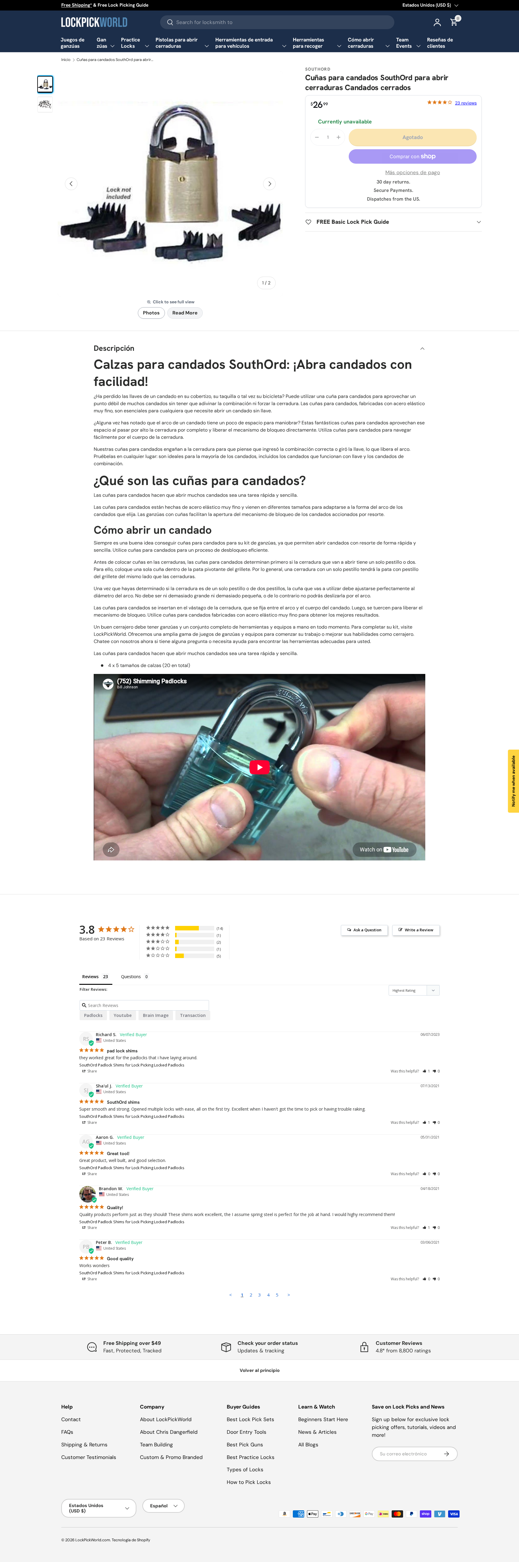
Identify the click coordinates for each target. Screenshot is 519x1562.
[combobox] (277, 22)
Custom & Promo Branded (171, 1457)
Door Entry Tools (246, 1432)
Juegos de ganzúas (72, 42)
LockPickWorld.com (92, 1539)
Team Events (404, 42)
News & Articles (317, 1432)
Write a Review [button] (419, 930)
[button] (426, 1071)
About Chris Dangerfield (169, 1432)
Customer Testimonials (88, 1457)
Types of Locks (245, 1469)
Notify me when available (513, 781)
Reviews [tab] (90, 976)
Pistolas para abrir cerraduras (177, 42)
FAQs (67, 1432)
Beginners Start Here (323, 1419)
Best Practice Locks (251, 1457)
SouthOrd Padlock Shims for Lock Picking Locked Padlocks (131, 1065)
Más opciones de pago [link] (412, 172)
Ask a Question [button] (367, 930)
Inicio (66, 60)
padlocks (93, 1015)
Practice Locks (130, 42)
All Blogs (308, 1444)
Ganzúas (102, 42)
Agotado (412, 137)
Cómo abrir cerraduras (361, 42)
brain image (155, 1015)
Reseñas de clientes (440, 42)
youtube (123, 1015)
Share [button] (91, 1071)
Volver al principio (260, 1370)
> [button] (288, 1295)
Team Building (156, 1444)
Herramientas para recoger (308, 42)
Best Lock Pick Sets (250, 1419)
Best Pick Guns (245, 1444)
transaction (193, 1015)
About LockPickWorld (166, 1419)
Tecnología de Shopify (131, 1539)
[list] (170, 183)
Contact (71, 1419)
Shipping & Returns (84, 1444)
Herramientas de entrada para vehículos (244, 42)
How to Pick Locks (249, 1482)
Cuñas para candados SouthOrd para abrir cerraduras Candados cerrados (115, 60)
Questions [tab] (131, 976)
